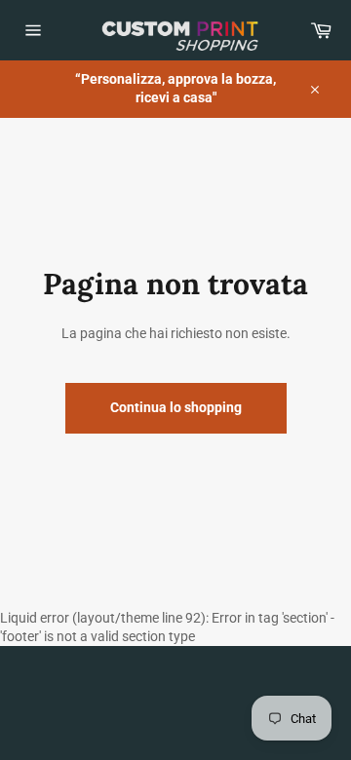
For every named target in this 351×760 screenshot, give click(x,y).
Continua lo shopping (176, 407)
